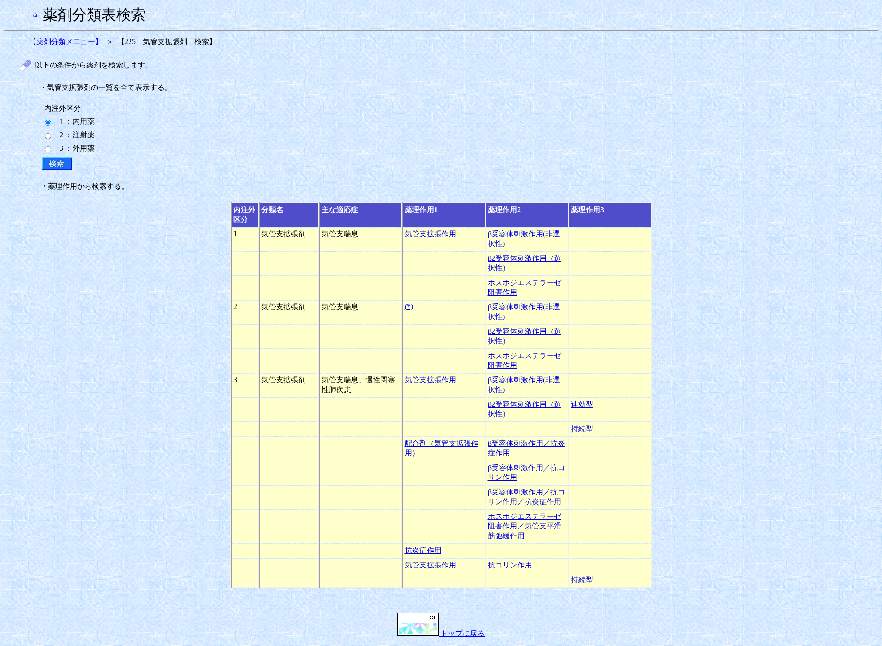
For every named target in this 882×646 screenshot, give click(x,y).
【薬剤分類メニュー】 (65, 41)
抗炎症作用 (423, 550)
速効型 (582, 404)
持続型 (582, 429)
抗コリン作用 (510, 565)
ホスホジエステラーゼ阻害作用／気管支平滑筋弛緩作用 (524, 525)
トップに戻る (462, 633)
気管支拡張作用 (430, 234)
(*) (409, 306)
